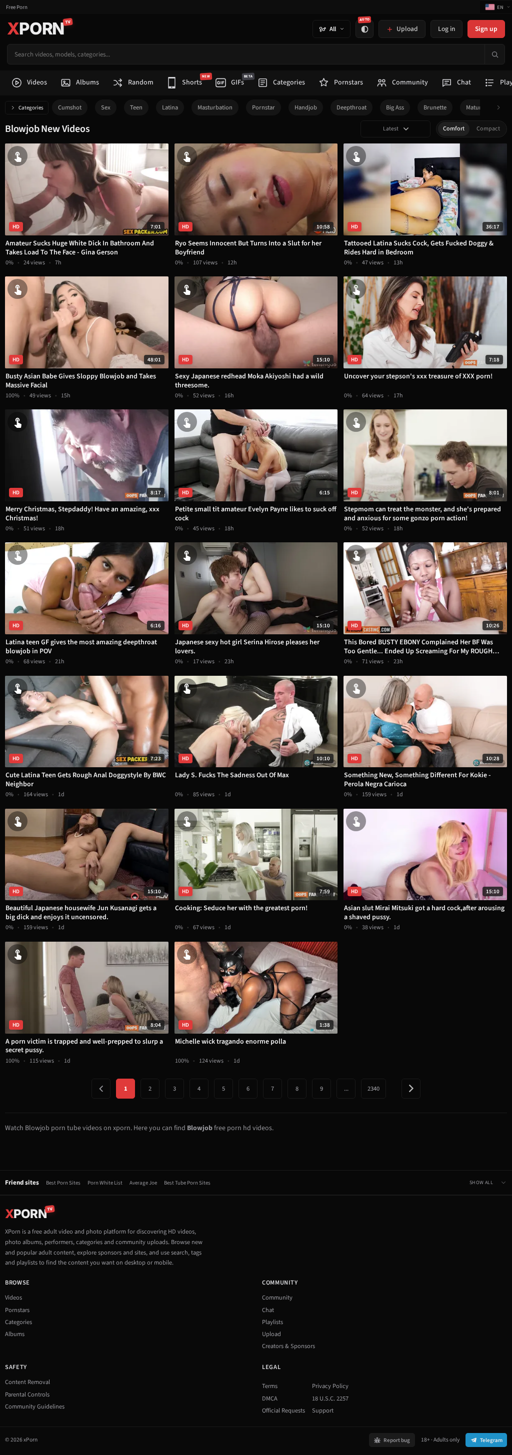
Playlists (272, 1322)
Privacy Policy (330, 1386)
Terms (270, 1386)
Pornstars (17, 1310)
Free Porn (17, 7)
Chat (268, 1310)
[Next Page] (411, 1089)
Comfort (453, 128)
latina (170, 107)
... (346, 1088)
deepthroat (351, 107)
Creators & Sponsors (288, 1346)
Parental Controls (27, 1394)
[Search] (494, 54)
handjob (305, 107)
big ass (395, 107)
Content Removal (27, 1382)
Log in (446, 28)
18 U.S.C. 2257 (330, 1398)
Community (277, 1297)
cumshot (70, 107)
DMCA (270, 1398)
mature (475, 107)
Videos (13, 1297)
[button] (501, 107)
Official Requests (283, 1410)
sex (105, 107)
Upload (271, 1334)
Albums (14, 1334)
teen (136, 107)
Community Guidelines (34, 1406)
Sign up (486, 28)
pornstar (263, 107)
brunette (435, 107)
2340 (374, 1088)
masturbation (215, 107)
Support (323, 1410)
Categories (31, 107)
